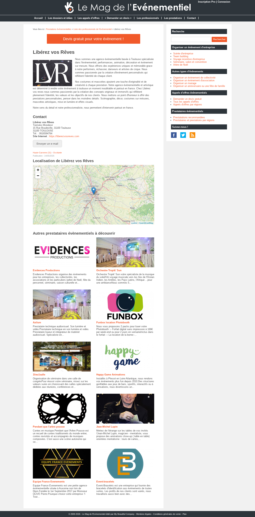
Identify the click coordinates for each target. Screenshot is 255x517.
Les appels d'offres (88, 18)
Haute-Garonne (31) (42, 152)
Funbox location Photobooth (113, 322)
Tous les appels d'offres (186, 101)
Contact (191, 18)
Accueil (38, 18)
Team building (180, 56)
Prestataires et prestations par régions (193, 120)
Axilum (37, 322)
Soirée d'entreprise (183, 53)
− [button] (38, 175)
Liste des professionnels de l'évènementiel (93, 29)
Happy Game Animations (110, 374)
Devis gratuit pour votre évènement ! (93, 39)
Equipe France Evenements (49, 481)
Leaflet (134, 222)
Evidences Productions (46, 270)
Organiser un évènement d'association (193, 80)
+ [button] (38, 170)
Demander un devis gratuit (187, 98)
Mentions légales (143, 514)
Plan (184, 514)
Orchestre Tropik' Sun (109, 270)
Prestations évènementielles (58, 29)
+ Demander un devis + (118, 18)
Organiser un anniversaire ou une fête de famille (199, 86)
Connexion (224, 1)
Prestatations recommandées (189, 117)
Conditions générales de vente (167, 514)
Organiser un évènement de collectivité (194, 77)
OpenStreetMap (146, 222)
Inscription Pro (206, 1)
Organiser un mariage (184, 83)
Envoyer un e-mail (47, 143)
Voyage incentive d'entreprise (189, 59)
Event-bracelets (105, 481)
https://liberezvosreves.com (64, 136)
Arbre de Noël (180, 64)
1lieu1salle (39, 374)
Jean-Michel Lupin (107, 426)
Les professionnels (148, 18)
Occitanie (57, 152)
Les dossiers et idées (60, 18)
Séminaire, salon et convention (190, 62)
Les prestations (173, 18)
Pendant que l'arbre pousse (49, 426)
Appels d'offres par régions (187, 104)
